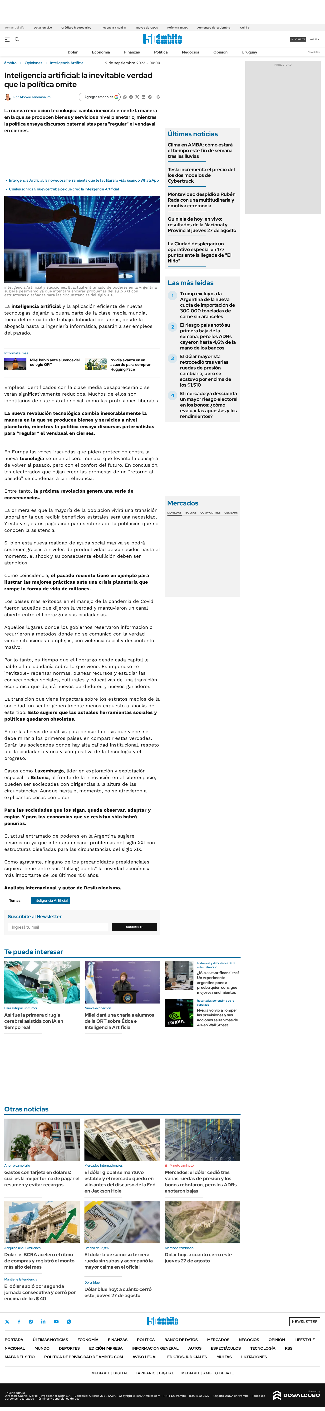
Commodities (210, 512)
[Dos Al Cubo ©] (296, 1395)
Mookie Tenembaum (35, 97)
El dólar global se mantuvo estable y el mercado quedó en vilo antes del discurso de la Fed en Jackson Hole (120, 1181)
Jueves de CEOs (146, 27)
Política (161, 52)
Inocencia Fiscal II (113, 27)
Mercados (218, 1339)
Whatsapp (69, 1321)
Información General (155, 1348)
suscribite (298, 39)
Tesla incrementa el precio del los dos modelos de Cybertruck (201, 175)
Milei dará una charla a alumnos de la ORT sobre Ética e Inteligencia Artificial (119, 1021)
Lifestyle (305, 1339)
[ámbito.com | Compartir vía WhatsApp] (125, 96)
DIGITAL (109, 1373)
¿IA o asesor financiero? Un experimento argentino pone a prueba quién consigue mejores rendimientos (218, 982)
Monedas (174, 512)
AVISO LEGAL (145, 1356)
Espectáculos (226, 1348)
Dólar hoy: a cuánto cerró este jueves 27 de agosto (198, 1257)
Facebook (19, 1321)
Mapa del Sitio (20, 1356)
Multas (224, 1356)
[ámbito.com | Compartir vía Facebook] (131, 96)
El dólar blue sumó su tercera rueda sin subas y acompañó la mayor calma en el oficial (118, 1260)
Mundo (41, 1348)
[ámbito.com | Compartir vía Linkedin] (143, 96)
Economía (101, 52)
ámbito (10, 63)
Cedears (231, 512)
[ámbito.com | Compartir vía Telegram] (150, 96)
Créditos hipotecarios (76, 27)
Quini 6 (245, 27)
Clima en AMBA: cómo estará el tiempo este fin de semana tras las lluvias (200, 150)
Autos (195, 1348)
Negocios (190, 52)
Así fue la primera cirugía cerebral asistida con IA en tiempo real (33, 1021)
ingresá (314, 39)
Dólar (73, 52)
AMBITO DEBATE (207, 1373)
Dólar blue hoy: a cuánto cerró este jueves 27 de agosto (118, 1292)
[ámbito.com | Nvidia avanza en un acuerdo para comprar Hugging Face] (96, 364)
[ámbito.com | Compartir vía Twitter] (137, 96)
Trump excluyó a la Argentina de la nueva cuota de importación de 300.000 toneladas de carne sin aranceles (207, 305)
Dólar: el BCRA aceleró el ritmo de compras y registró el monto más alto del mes (39, 1260)
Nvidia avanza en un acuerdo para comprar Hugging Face (130, 365)
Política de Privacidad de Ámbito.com (83, 1356)
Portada (14, 1339)
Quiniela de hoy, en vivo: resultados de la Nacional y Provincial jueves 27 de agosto (202, 224)
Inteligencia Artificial (67, 63)
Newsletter (314, 52)
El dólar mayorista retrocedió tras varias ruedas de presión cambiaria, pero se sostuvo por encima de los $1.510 (205, 370)
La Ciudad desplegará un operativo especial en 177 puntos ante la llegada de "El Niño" (199, 252)
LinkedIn (43, 1321)
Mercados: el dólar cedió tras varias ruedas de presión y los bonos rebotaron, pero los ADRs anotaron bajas (201, 1181)
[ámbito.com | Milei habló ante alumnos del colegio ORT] (15, 364)
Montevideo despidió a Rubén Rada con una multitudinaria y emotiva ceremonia (202, 200)
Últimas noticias (50, 1339)
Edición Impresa (106, 1348)
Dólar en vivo (43, 27)
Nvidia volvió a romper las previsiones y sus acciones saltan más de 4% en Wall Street (217, 1018)
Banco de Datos (181, 1339)
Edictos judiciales (187, 1356)
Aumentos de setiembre (214, 27)
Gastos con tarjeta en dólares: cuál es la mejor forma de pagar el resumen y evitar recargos (41, 1178)
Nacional (15, 1348)
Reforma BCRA (177, 27)
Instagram (31, 1321)
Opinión (220, 52)
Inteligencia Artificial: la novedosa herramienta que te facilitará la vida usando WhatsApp (84, 180)
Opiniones (33, 63)
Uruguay (249, 52)
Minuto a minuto (182, 1165)
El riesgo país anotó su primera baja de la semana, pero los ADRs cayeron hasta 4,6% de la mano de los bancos (208, 336)
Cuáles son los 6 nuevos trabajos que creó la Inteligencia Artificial (64, 189)
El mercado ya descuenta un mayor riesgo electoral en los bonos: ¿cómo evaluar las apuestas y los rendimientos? (208, 404)
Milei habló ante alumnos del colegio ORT (55, 362)
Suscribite (134, 927)
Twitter (7, 1322)
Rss (288, 1348)
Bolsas (191, 512)
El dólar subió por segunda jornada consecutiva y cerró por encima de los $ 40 (40, 1292)
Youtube (56, 1322)
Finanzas (132, 52)
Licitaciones (254, 1356)
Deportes (69, 1348)
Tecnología (263, 1348)
